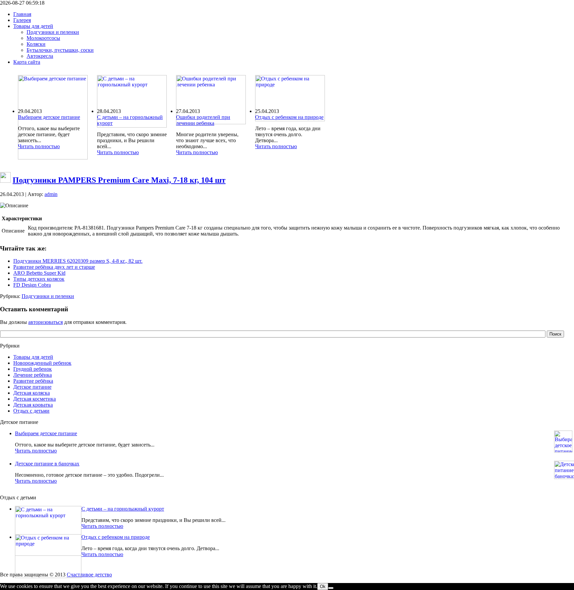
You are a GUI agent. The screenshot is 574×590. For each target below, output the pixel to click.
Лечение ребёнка (32, 375)
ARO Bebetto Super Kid (39, 273)
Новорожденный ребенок (42, 363)
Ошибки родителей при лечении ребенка (203, 120)
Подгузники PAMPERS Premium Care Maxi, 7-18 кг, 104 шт (119, 180)
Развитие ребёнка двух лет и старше (54, 267)
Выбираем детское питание (49, 117)
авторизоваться (45, 322)
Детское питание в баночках (47, 463)
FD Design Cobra (32, 285)
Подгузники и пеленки (48, 296)
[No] (331, 588)
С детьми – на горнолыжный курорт (122, 509)
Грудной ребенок (32, 369)
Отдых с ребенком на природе (289, 117)
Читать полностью (39, 146)
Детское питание (32, 387)
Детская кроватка (33, 405)
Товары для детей (33, 357)
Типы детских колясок (38, 279)
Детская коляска (31, 393)
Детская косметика (34, 399)
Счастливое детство (89, 574)
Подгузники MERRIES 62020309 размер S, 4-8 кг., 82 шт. (78, 261)
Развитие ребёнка (33, 381)
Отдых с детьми (31, 411)
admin (51, 194)
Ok (323, 586)
